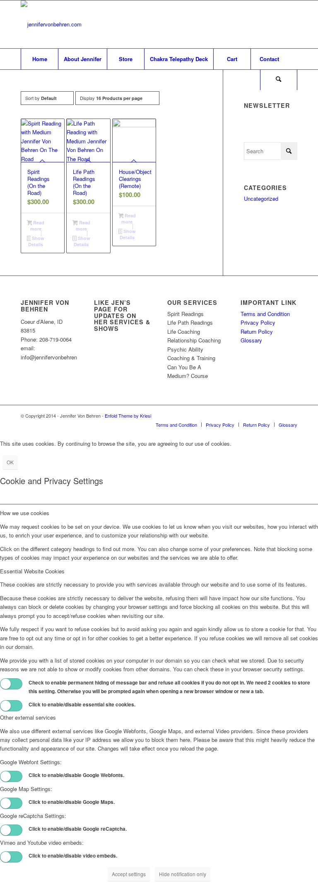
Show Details (36, 241)
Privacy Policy (258, 322)
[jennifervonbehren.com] (51, 24)
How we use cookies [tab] (24, 513)
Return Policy (257, 331)
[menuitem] (39, 59)
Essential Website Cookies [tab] (32, 571)
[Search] (278, 79)
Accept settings (129, 873)
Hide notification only (182, 873)
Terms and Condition (265, 314)
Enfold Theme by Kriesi (128, 415)
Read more (37, 225)
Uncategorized (261, 198)
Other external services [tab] (28, 717)
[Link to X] (266, 24)
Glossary (251, 340)
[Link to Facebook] (278, 24)
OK (10, 462)
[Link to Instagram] (291, 24)
